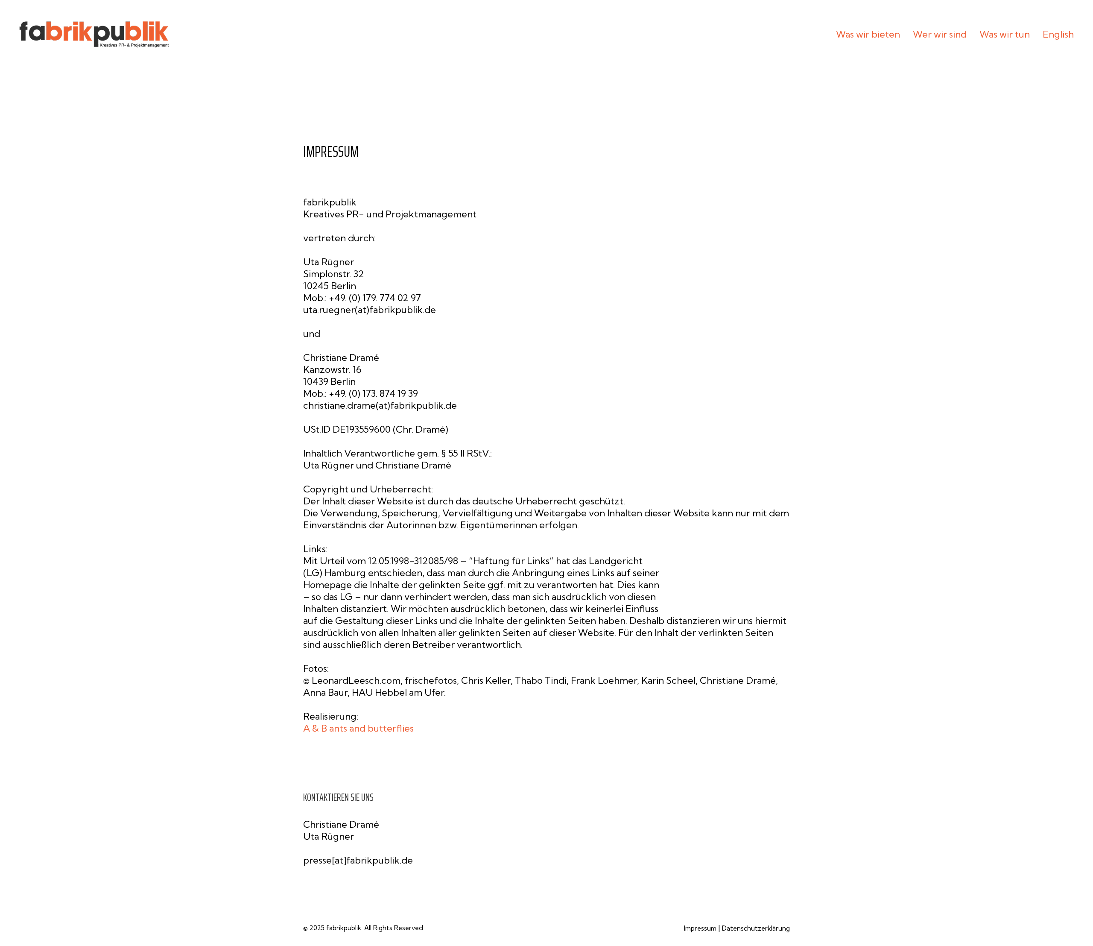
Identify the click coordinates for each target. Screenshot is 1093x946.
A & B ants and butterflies (358, 728)
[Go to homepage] (94, 34)
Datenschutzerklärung (756, 928)
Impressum (700, 928)
